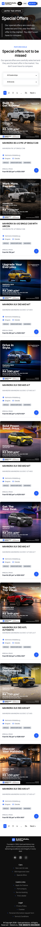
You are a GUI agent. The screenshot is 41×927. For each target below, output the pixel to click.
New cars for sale (21, 868)
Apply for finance (21, 885)
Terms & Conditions (22, 916)
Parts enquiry (22, 889)
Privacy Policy (21, 906)
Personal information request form (21, 913)
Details (17, 158)
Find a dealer (21, 896)
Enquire (7, 158)
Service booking (21, 892)
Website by (25, 925)
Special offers (22, 875)
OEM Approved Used (21, 871)
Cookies (21, 909)
